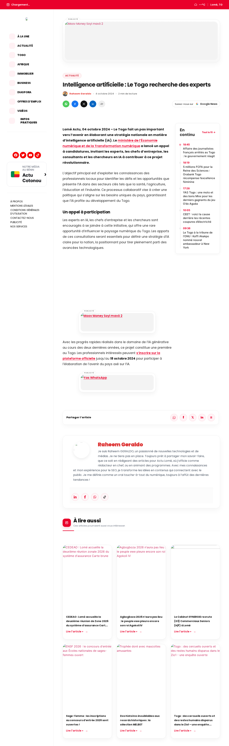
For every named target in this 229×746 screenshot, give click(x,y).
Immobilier (25, 73)
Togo (21, 55)
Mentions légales (21, 206)
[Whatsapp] (95, 497)
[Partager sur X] (84, 104)
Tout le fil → (208, 132)
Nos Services (18, 226)
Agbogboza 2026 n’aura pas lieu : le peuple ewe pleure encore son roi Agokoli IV (141, 621)
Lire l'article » (74, 631)
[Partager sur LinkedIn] (92, 104)
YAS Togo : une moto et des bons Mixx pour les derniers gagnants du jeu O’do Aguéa (199, 198)
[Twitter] (23, 155)
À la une (23, 36)
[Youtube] (30, 155)
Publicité (16, 222)
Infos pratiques (28, 121)
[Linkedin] (75, 497)
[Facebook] (16, 155)
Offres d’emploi (29, 101)
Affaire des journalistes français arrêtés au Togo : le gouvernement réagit (199, 152)
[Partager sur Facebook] (75, 104)
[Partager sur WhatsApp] (66, 104)
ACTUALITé (72, 75)
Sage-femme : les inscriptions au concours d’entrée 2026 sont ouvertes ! (87, 720)
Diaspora (24, 92)
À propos (16, 201)
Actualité (25, 46)
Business (24, 83)
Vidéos (22, 111)
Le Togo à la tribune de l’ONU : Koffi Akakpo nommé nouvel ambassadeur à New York (198, 240)
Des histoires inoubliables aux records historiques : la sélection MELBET (140, 720)
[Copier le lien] (101, 104)
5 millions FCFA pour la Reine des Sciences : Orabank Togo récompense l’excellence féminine (199, 174)
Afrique (23, 64)
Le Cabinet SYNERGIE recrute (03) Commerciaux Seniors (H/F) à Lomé (193, 621)
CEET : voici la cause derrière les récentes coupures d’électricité (197, 218)
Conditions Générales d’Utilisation (24, 211)
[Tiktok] (38, 155)
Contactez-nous (22, 218)
